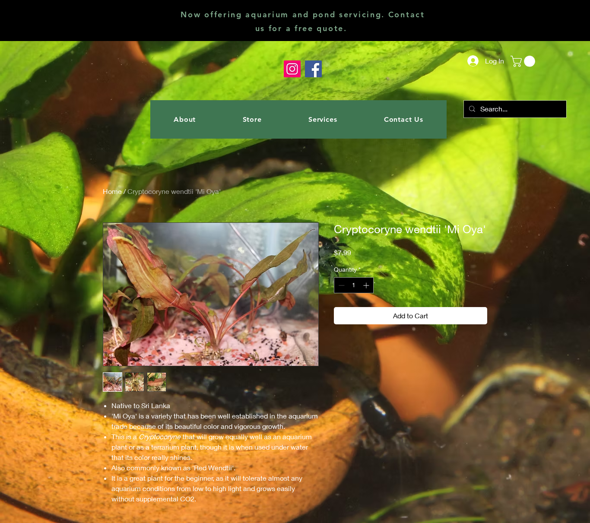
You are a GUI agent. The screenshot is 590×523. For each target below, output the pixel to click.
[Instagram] (292, 68)
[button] (524, 61)
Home (112, 191)
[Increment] (367, 285)
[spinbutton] (354, 285)
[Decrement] (340, 285)
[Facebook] (313, 68)
